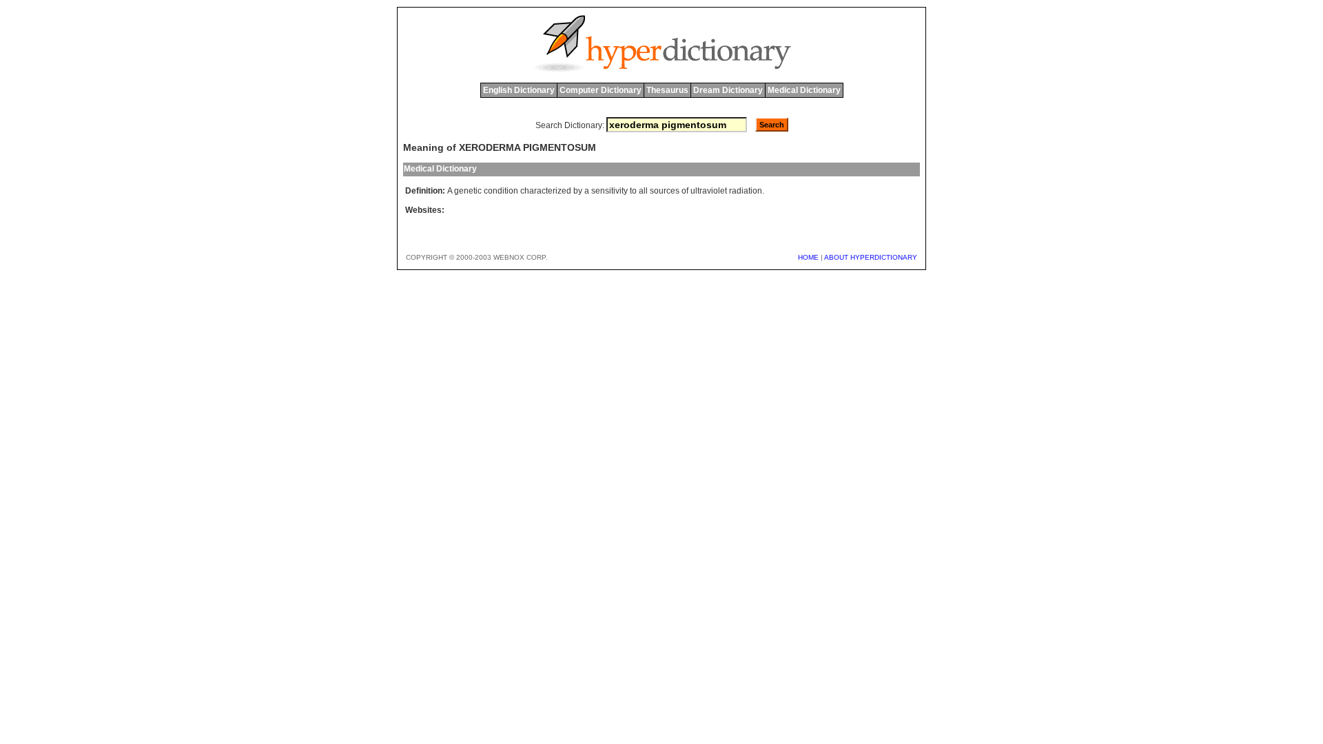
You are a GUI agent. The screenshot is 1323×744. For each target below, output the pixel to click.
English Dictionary (519, 90)
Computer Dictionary (601, 90)
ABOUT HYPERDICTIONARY (870, 257)
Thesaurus (667, 90)
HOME (808, 257)
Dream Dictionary (728, 90)
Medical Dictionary (804, 90)
